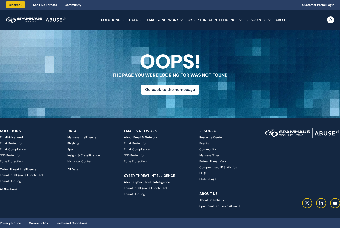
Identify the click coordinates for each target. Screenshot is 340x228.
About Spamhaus (211, 200)
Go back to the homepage (170, 89)
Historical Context (80, 161)
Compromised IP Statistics (218, 167)
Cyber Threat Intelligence (18, 169)
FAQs (202, 173)
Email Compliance (13, 149)
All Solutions (8, 189)
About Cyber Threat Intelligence (147, 182)
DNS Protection (10, 155)
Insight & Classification (83, 155)
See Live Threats (45, 5)
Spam (71, 149)
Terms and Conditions (71, 223)
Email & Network (12, 137)
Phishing (73, 143)
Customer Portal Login (318, 5)
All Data (72, 169)
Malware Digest (210, 155)
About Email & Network (140, 137)
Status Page (207, 179)
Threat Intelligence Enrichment (21, 175)
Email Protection (11, 143)
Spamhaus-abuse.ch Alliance (219, 206)
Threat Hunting (10, 181)
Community (73, 5)
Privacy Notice (10, 223)
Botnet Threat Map (212, 161)
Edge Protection (11, 161)
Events (204, 143)
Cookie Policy (38, 223)
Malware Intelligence (81, 137)
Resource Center (211, 137)
